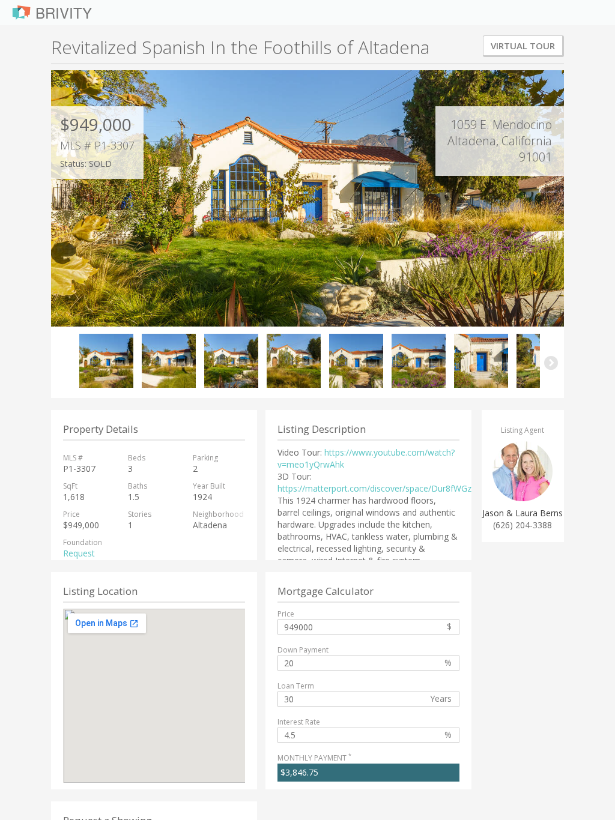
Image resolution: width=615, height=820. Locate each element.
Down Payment (303, 650)
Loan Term (295, 686)
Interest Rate (298, 722)
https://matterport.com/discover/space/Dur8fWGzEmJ (381, 488)
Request (79, 553)
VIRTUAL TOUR (523, 46)
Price (285, 614)
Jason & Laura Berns (522, 513)
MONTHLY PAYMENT (314, 758)
